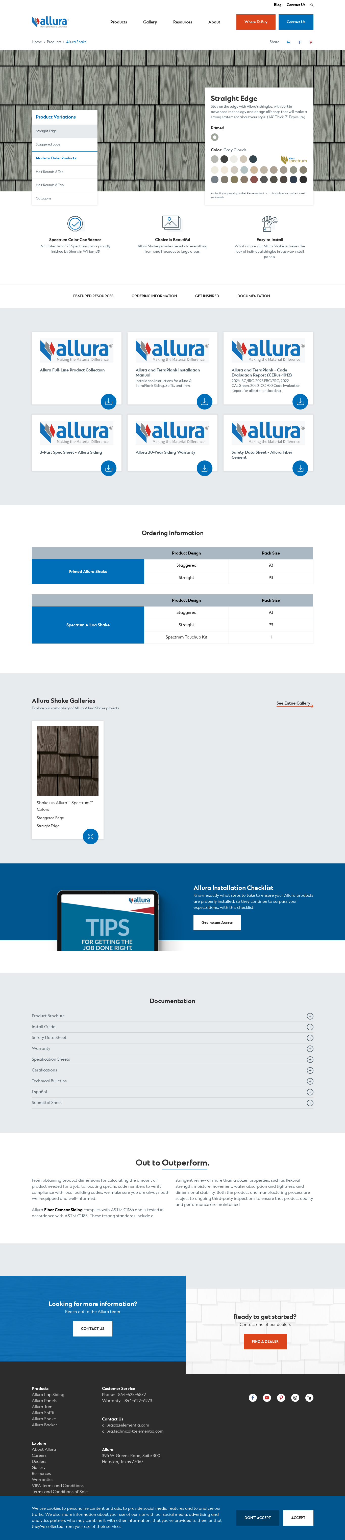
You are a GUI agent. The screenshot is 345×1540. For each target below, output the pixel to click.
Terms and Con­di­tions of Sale (60, 1492)
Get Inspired (207, 296)
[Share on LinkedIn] (288, 42)
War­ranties (42, 1480)
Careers (39, 1455)
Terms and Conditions (58, 1486)
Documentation (253, 296)
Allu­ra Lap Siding (48, 1395)
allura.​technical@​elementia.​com (133, 1431)
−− (132, 1395)
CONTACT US (92, 1328)
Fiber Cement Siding (63, 1210)
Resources (182, 22)
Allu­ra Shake (44, 1419)
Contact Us (296, 5)
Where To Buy (255, 22)
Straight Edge (46, 131)
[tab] (172, 1016)
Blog (278, 5)
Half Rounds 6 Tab (49, 172)
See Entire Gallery (293, 703)
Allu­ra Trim (42, 1407)
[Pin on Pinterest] (310, 42)
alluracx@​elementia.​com (125, 1425)
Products (118, 22)
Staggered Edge (48, 144)
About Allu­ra (44, 1449)
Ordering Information (154, 296)
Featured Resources (93, 296)
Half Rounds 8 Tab (50, 185)
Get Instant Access (217, 922)
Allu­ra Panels (44, 1401)
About (214, 22)
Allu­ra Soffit (43, 1413)
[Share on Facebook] (299, 42)
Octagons (43, 198)
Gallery (150, 22)
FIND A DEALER (265, 1341)
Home (37, 42)
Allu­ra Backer (44, 1425)
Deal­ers (39, 1461)
